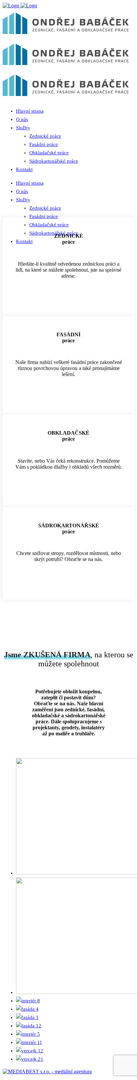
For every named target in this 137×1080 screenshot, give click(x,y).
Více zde (68, 301)
